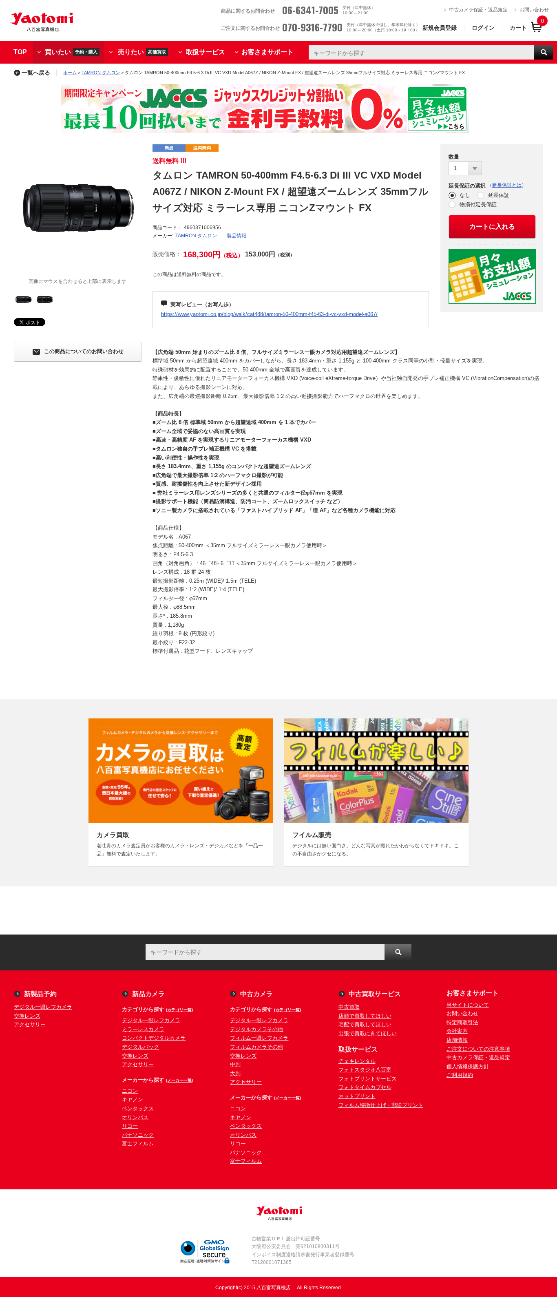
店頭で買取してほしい (364, 1016)
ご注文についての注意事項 (478, 1049)
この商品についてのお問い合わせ (84, 352)
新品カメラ (148, 993)
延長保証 (498, 195)
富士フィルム (138, 1143)
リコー (130, 1126)
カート (518, 27)
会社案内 (457, 1031)
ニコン (130, 1091)
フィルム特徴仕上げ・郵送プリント (380, 1105)
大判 (235, 1073)
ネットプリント (357, 1096)
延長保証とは (507, 185)
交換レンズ (27, 1016)
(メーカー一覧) (179, 1080)
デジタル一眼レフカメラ (43, 1007)
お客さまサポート (267, 52)
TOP (20, 52)
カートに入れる (492, 226)
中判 (235, 1064)
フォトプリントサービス (367, 1079)
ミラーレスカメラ (143, 1029)
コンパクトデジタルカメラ (154, 1038)
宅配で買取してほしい (364, 1024)
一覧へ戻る (36, 72)
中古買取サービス (375, 993)
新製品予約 (40, 993)
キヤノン (132, 1099)
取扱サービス (205, 52)
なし (465, 195)
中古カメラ (256, 993)
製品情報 (236, 236)
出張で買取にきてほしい (367, 1033)
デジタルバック (140, 1047)
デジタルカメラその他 (256, 1029)
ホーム (70, 72)
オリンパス (135, 1117)
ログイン (483, 27)
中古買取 (349, 1007)
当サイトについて (467, 1005)
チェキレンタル (357, 1061)
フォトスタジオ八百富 (364, 1070)
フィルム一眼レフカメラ (259, 1038)
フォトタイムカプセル (364, 1087)
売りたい (142, 51)
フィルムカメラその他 (256, 1047)
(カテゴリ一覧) (179, 1010)
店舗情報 (457, 1040)
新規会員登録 (439, 27)
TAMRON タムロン (101, 72)
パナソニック (138, 1135)
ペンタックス (138, 1108)
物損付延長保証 (478, 204)
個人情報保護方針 (467, 1066)
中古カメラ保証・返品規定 (478, 10)
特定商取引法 (462, 1022)
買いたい (71, 51)
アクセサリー (30, 1024)
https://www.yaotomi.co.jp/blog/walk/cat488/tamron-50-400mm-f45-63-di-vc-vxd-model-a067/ (269, 314)
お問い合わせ (534, 10)
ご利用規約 (459, 1075)
